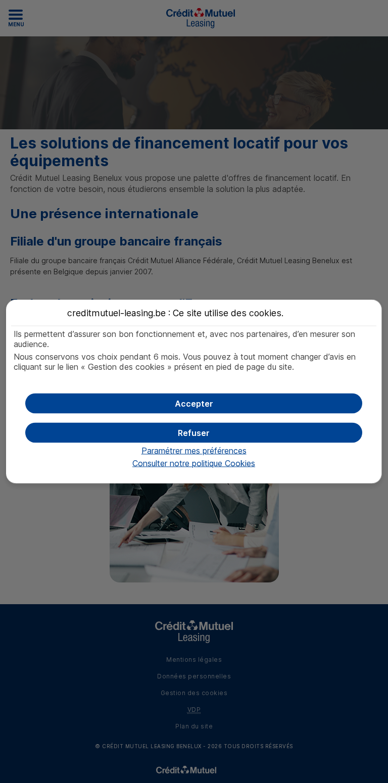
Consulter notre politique (193, 463)
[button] (194, 404)
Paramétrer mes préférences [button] (194, 451)
